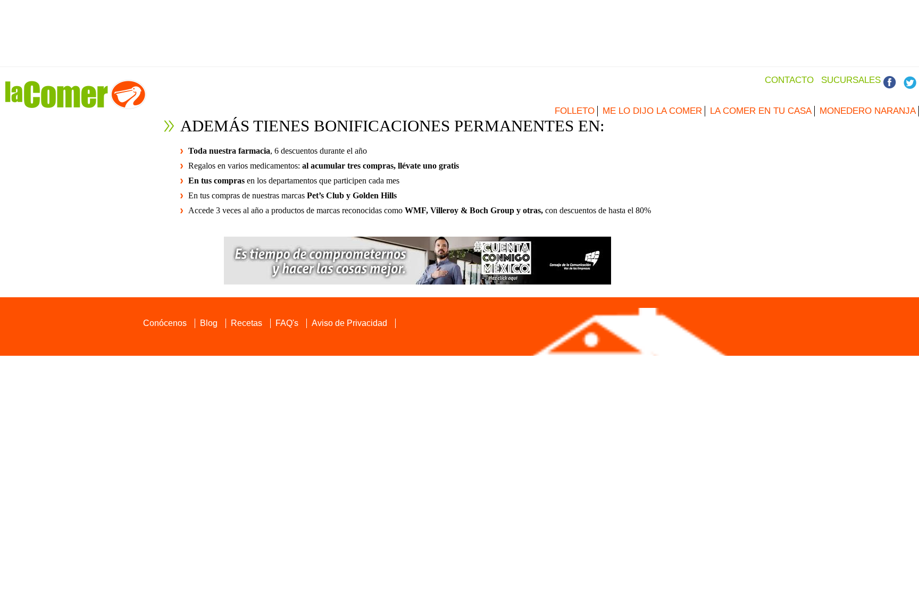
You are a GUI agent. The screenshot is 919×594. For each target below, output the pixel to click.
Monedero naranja (868, 111)
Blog (209, 323)
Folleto (575, 111)
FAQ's (286, 323)
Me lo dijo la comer (652, 111)
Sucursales (851, 80)
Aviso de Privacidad (349, 323)
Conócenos (165, 323)
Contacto (789, 80)
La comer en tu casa (761, 111)
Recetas (246, 323)
